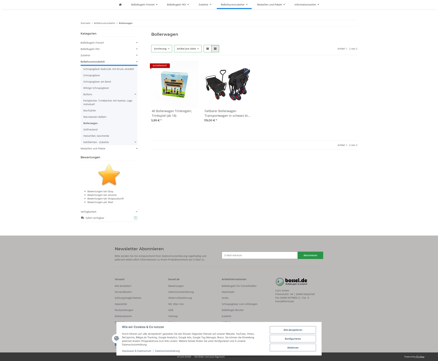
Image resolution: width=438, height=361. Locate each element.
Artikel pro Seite (186, 48)
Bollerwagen (90, 123)
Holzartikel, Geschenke (96, 135)
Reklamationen (123, 316)
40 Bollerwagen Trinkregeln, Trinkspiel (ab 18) (172, 113)
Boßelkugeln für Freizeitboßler (239, 286)
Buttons (87, 94)
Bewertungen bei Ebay (100, 191)
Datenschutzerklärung (167, 350)
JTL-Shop (420, 356)
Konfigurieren (293, 338)
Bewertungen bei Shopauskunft (105, 198)
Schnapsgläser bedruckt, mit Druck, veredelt (108, 69)
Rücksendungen (124, 310)
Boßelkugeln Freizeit (92, 42)
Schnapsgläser (91, 75)
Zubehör (85, 55)
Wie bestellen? (123, 286)
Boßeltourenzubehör (93, 61)
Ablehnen (293, 347)
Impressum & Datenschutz (136, 350)
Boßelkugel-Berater (233, 310)
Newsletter (121, 304)
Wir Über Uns (176, 304)
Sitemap (173, 316)
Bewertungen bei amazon (102, 195)
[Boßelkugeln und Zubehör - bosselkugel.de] (120, 4)
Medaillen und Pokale (93, 148)
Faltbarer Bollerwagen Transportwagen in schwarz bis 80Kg (227, 113)
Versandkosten (123, 291)
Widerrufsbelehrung (180, 297)
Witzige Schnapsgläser (96, 88)
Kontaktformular (284, 301)
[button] (207, 48)
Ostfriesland (90, 129)
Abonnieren (310, 255)
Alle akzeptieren (293, 329)
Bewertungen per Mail (100, 202)
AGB (170, 310)
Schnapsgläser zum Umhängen (239, 304)
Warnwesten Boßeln (94, 116)
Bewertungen (176, 286)
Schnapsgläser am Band (97, 81)
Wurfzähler (89, 110)
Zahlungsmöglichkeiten (128, 297)
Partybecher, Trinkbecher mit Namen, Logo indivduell (107, 102)
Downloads (228, 291)
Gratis (225, 297)
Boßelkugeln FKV (90, 49)
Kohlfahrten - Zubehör (96, 142)
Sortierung (160, 48)
